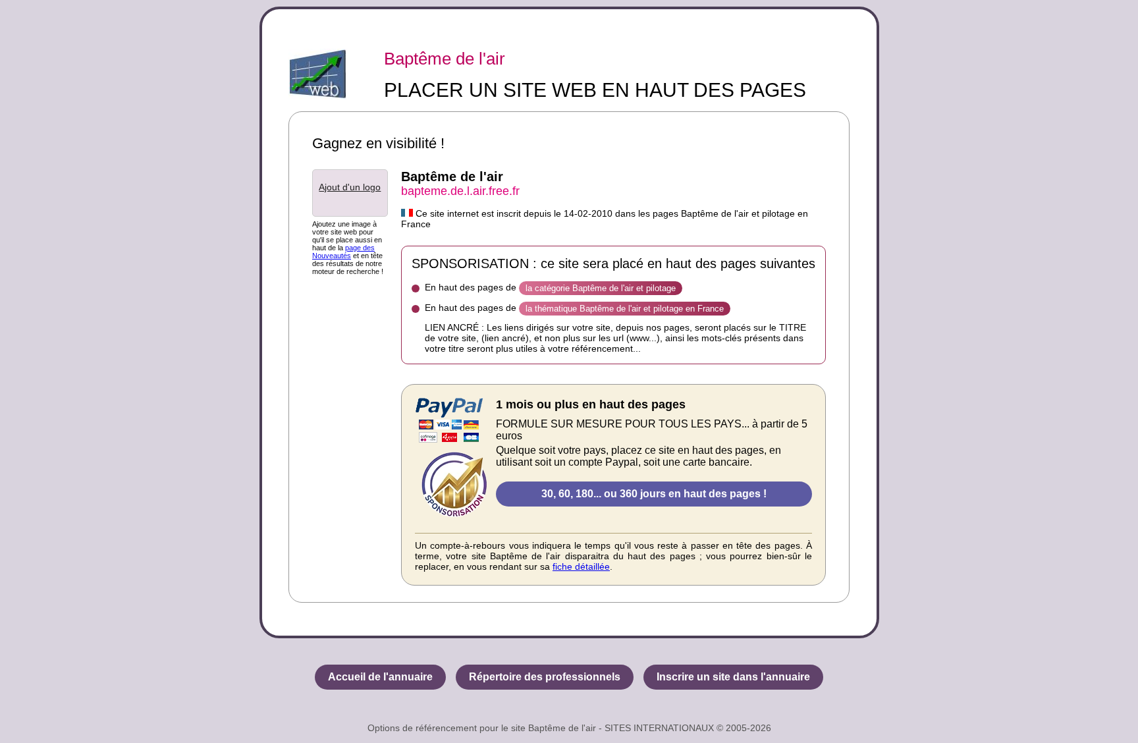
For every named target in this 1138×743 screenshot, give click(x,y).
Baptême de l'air (444, 59)
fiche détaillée (581, 566)
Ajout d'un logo (350, 187)
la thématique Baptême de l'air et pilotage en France (625, 309)
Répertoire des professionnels (544, 676)
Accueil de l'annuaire (380, 676)
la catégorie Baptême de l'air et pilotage (601, 288)
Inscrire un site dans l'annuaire (733, 676)
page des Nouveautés (343, 252)
